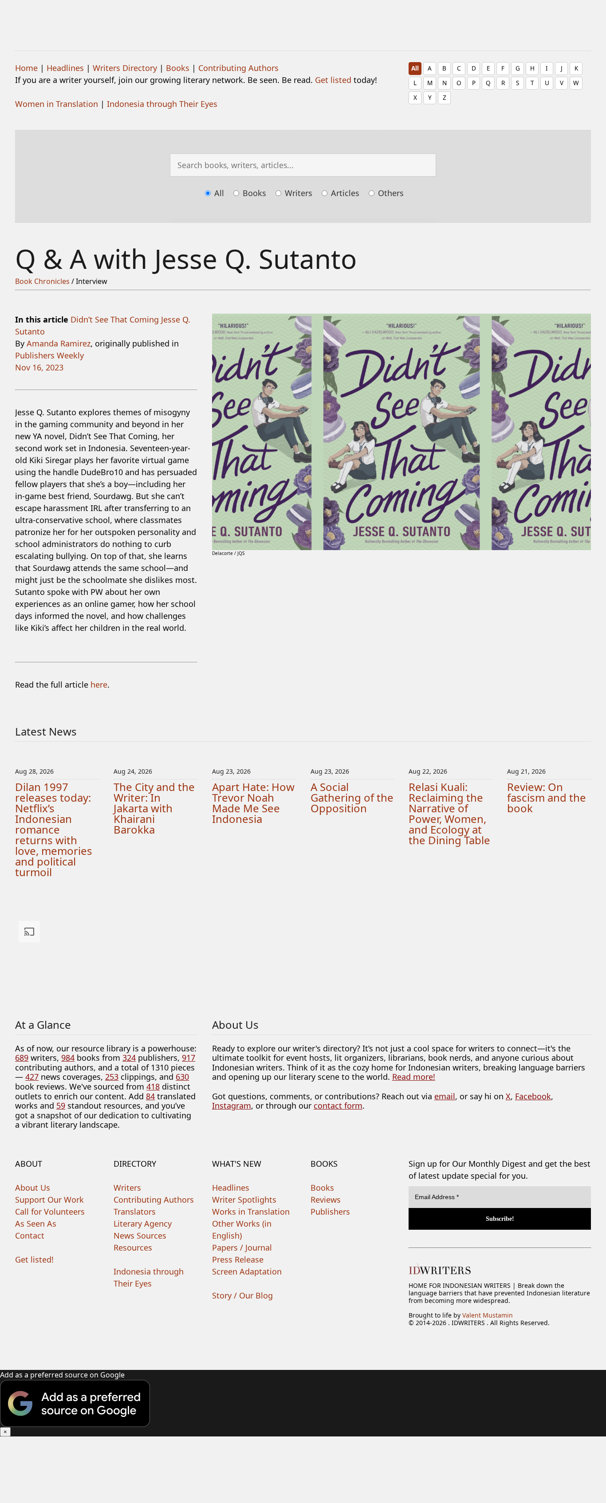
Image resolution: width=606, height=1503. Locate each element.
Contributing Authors (238, 68)
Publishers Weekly (49, 355)
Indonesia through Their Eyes (162, 103)
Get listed (333, 80)
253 (111, 1076)
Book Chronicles (42, 281)
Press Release (238, 1259)
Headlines (65, 68)
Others (390, 193)
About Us (32, 1187)
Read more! (413, 1076)
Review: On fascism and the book (546, 797)
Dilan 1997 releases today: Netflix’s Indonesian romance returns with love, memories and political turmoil (53, 829)
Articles (344, 193)
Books (177, 68)
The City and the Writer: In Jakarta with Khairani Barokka (154, 808)
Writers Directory (125, 68)
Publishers (330, 1211)
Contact (29, 1235)
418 (153, 1086)
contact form (338, 1105)
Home (26, 68)
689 (21, 1057)
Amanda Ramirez (59, 343)
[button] (303, 1403)
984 (68, 1057)
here (99, 684)
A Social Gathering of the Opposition (352, 797)
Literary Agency (143, 1223)
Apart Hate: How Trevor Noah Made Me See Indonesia (253, 802)
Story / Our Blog (242, 1295)
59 (60, 1105)
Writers (297, 193)
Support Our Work (49, 1199)
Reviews (326, 1199)
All (415, 68)
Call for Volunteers (50, 1211)
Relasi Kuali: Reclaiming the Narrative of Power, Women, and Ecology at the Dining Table (449, 813)
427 (32, 1076)
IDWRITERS (303, 19)
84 (150, 1096)
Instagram (231, 1105)
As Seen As (35, 1223)
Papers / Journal (242, 1247)
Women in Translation (56, 103)
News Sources (140, 1235)
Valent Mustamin (487, 1315)
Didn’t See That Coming (115, 319)
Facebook (533, 1096)
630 (182, 1076)
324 (129, 1057)
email (444, 1096)
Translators (135, 1211)
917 (188, 1057)
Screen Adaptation (247, 1271)
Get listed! (34, 1259)
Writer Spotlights (244, 1199)
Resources (133, 1247)
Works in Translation (251, 1211)
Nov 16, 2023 (39, 367)
